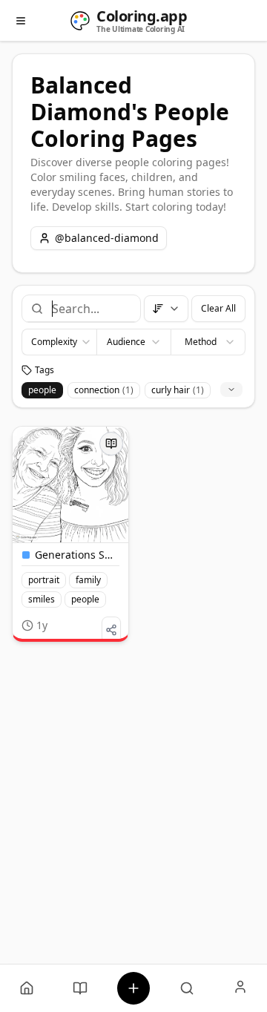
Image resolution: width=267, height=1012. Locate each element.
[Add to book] (111, 444)
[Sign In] (240, 988)
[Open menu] (21, 20)
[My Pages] (26, 988)
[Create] (133, 988)
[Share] (111, 630)
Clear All (218, 308)
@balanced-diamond (107, 238)
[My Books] (80, 988)
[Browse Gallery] (187, 988)
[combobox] (90, 308)
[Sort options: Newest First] (166, 308)
